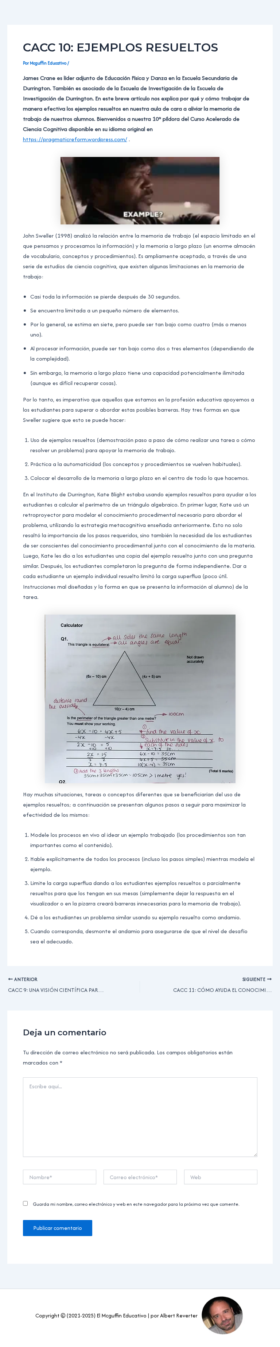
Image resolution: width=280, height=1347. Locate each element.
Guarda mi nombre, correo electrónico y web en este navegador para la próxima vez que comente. (136, 1204)
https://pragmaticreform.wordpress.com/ (75, 139)
